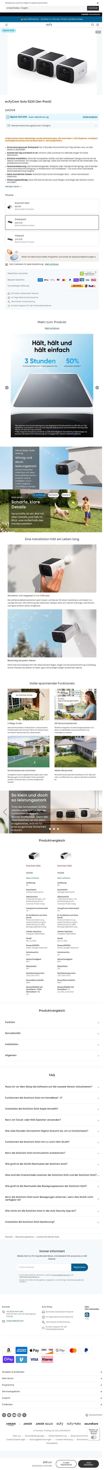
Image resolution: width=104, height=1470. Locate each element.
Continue (93, 8)
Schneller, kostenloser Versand (59, 1312)
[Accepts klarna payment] (47, 1359)
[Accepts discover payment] (47, 1350)
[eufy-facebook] (9, 1415)
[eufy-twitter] (24, 1415)
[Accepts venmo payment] (21, 1359)
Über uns (17, 1436)
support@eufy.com (15, 1321)
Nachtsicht (53, 495)
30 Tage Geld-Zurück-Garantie (59, 1317)
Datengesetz (52, 1443)
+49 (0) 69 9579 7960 (14, 1311)
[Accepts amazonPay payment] (8, 1350)
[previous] (7, 511)
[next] (97, 511)
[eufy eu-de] (49, 24)
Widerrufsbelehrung (57, 1436)
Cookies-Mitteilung (64, 1439)
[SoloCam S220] (52, 206)
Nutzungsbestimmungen (40, 1439)
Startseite (9, 1237)
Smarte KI (66, 495)
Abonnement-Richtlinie (87, 1439)
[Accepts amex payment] (21, 1350)
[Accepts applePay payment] (34, 1350)
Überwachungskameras (24, 1237)
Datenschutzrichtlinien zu (29, 1277)
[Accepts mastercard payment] (73, 1350)
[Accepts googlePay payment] (60, 1350)
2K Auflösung (39, 495)
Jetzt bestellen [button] (88, 1464)
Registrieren (80, 1267)
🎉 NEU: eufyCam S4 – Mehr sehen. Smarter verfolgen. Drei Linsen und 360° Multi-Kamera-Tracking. (52, 19)
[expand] (96, 125)
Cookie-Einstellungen (15, 1439)
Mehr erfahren (52, 264)
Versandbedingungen (35, 1436)
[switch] (93, 1437)
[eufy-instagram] (4, 1415)
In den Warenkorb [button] (66, 1464)
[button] (97, 3)
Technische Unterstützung (58, 1322)
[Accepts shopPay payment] (8, 1359)
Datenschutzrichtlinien (81, 1436)
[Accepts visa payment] (34, 1359)
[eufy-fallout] (14, 1415)
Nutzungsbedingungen (61, 1275)
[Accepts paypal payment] (86, 1350)
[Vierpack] (52, 239)
